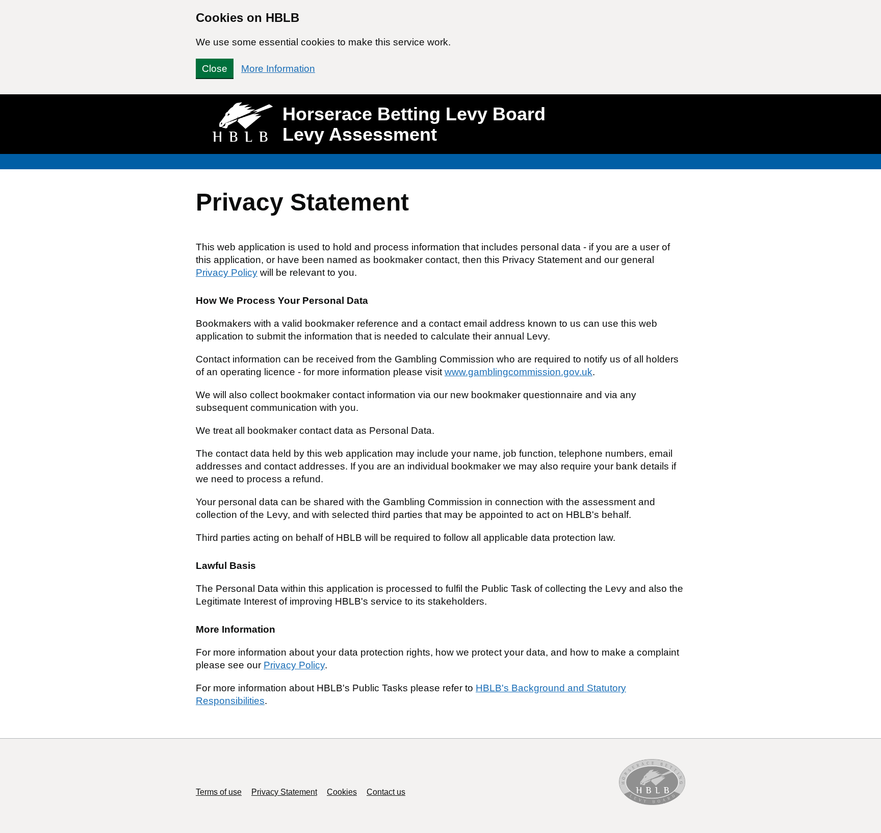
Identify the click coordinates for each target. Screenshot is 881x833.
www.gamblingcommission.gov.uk (518, 372)
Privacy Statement (284, 792)
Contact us (386, 792)
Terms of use (219, 792)
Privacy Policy (226, 272)
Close (214, 68)
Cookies (342, 792)
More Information (278, 68)
